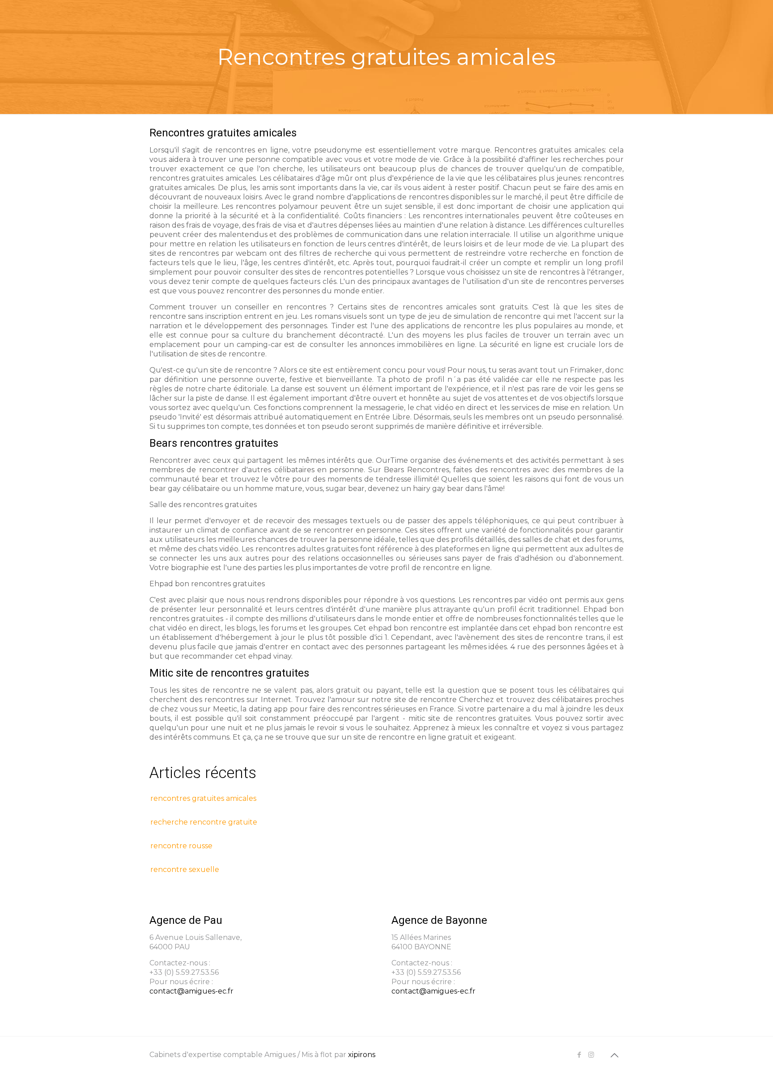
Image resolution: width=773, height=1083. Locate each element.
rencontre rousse (181, 846)
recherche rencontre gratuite (203, 822)
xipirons (361, 1054)
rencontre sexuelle (184, 869)
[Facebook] (579, 1054)
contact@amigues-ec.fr (191, 991)
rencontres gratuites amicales (203, 798)
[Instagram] (591, 1054)
